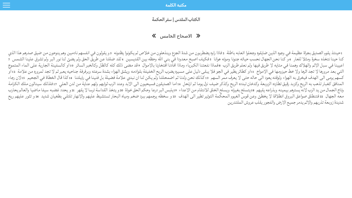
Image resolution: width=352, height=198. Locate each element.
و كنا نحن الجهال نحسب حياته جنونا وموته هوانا (251, 58)
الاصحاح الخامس (176, 36)
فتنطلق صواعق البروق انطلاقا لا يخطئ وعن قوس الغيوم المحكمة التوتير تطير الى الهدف (248, 96)
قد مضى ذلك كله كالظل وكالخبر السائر (106, 65)
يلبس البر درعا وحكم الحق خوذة (148, 89)
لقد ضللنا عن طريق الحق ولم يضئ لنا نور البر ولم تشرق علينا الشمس (66, 58)
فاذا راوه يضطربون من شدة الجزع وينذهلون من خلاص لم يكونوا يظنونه (167, 52)
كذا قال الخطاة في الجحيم (47, 77)
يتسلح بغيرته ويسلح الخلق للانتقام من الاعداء (214, 89)
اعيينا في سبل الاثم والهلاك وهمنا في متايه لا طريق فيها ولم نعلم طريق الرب (283, 65)
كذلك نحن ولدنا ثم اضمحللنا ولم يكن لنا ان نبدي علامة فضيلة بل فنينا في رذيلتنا (139, 77)
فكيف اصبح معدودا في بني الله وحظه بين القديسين (167, 58)
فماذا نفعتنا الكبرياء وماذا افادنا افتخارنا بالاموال (179, 65)
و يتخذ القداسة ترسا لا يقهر (97, 89)
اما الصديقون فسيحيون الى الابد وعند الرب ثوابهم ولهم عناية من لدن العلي (117, 83)
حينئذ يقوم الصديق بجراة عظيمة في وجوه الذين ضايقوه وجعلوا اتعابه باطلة (282, 52)
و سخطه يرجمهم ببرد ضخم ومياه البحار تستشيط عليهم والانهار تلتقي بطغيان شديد (106, 96)
